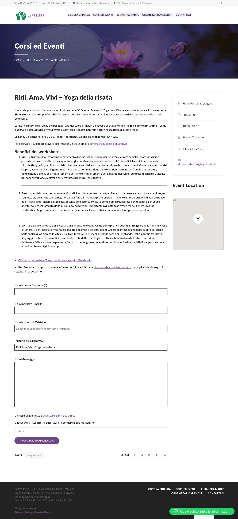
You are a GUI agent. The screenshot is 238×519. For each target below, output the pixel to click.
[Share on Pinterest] (157, 455)
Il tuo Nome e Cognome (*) (30, 285)
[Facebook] (221, 3)
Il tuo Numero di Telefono (30, 322)
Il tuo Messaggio (24, 359)
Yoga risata (34, 455)
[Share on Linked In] (164, 455)
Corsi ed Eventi (186, 489)
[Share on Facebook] (134, 455)
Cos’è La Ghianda (159, 489)
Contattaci (216, 493)
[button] (202, 511)
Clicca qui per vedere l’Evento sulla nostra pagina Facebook (54, 260)
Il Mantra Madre (212, 489)
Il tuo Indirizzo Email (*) (28, 303)
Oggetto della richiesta (28, 340)
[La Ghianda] (30, 15)
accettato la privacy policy (59, 415)
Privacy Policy (23, 512)
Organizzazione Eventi (187, 493)
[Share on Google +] (149, 455)
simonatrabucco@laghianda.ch (109, 143)
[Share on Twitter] (142, 455)
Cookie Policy (43, 512)
